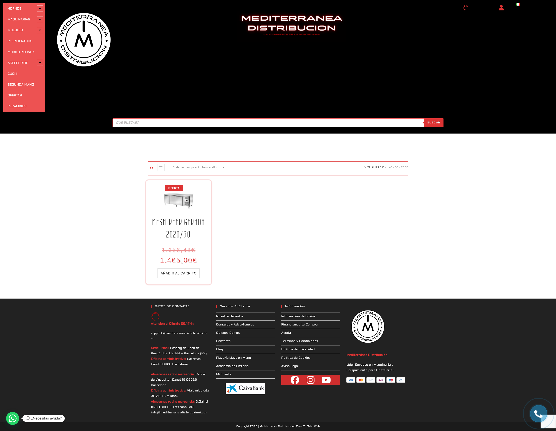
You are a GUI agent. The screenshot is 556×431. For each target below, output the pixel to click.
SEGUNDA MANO (21, 85)
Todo (404, 167)
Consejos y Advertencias (235, 325)
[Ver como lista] (161, 167)
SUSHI (13, 74)
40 (390, 167)
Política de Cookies (296, 358)
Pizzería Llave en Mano (233, 358)
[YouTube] (326, 380)
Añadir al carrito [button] (179, 273)
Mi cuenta (223, 374)
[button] (12, 418)
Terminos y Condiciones (299, 341)
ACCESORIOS (18, 63)
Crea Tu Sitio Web (308, 426)
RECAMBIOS (17, 106)
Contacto (223, 341)
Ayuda (286, 333)
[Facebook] (295, 380)
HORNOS (15, 9)
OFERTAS (15, 95)
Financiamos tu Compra (299, 325)
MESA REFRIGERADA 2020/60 (178, 228)
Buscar (433, 122)
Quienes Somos (228, 333)
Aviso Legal (290, 366)
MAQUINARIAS (19, 19)
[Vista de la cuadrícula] (151, 167)
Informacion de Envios (298, 316)
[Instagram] (310, 380)
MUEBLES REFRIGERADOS (20, 35)
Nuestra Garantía (229, 316)
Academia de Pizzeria (232, 366)
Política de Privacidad (298, 349)
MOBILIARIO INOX (21, 52)
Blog (219, 349)
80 (397, 167)
